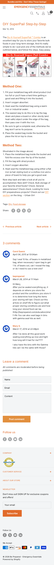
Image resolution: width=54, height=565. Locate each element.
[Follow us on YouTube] (15, 439)
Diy (10, 204)
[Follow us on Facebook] (5, 439)
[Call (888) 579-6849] (37, 13)
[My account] (43, 13)
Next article (42, 226)
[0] (49, 13)
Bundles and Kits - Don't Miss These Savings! (27, 2)
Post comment (16, 419)
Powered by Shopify (11, 559)
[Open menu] (4, 7)
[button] (49, 13)
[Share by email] (29, 211)
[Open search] (31, 13)
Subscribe (12, 513)
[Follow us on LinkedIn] (20, 439)
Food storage (19, 204)
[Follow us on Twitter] (10, 439)
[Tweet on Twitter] (24, 211)
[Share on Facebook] (13, 211)
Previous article (13, 226)
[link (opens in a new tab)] (9, 458)
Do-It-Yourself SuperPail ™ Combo (24, 37)
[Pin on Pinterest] (18, 211)
